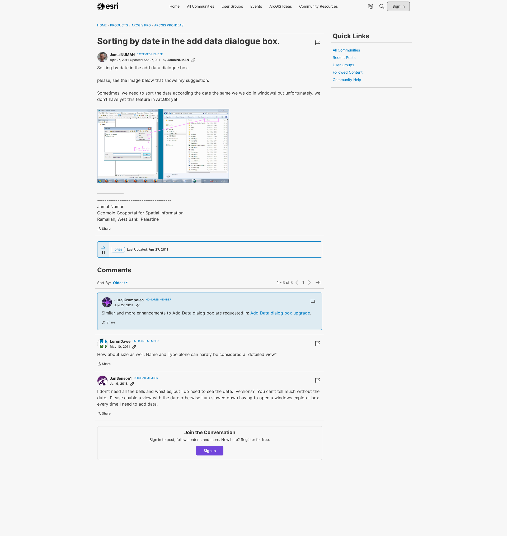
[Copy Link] (193, 60)
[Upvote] (103, 247)
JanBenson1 (121, 378)
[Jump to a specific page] (318, 282)
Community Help (347, 79)
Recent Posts (344, 57)
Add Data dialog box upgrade (280, 313)
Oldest (119, 282)
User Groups (343, 65)
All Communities (346, 50)
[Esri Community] (108, 6)
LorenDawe (120, 341)
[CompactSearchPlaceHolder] (382, 6)
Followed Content (348, 72)
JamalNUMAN (122, 54)
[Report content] (317, 43)
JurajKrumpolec (129, 300)
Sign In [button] (210, 450)
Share (104, 229)
